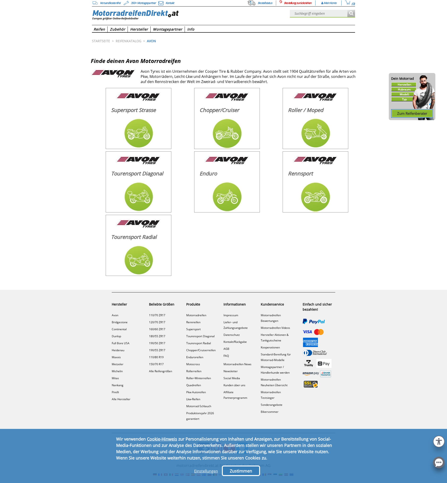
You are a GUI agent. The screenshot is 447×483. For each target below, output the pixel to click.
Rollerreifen (193, 371)
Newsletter (231, 371)
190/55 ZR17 (157, 350)
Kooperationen (270, 347)
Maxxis (116, 357)
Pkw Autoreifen (196, 392)
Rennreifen (193, 322)
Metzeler (117, 364)
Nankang (117, 385)
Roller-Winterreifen (198, 378)
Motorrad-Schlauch (198, 406)
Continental (119, 329)
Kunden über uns (234, 385)
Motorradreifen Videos (275, 328)
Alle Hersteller (121, 399)
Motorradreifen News (237, 364)
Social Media (232, 378)
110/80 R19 (156, 357)
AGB (226, 349)
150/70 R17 (156, 364)
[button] (439, 440)
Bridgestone (120, 322)
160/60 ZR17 (157, 329)
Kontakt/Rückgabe (235, 342)
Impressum (231, 315)
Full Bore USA (120, 343)
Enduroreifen (194, 357)
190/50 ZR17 (157, 343)
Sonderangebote (271, 405)
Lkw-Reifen (193, 399)
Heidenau (118, 350)
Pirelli (115, 392)
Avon (115, 315)
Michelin (117, 371)
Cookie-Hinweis (162, 439)
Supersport (193, 329)
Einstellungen (206, 471)
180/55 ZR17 (157, 336)
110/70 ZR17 (157, 315)
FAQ (226, 356)
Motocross (193, 364)
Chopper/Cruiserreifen (201, 350)
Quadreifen (193, 385)
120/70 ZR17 (157, 322)
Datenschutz (232, 335)
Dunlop (116, 336)
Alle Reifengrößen (160, 371)
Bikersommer (269, 412)
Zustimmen (241, 471)
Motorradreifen (196, 315)
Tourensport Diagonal (200, 336)
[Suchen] (351, 13)
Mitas (115, 378)
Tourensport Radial (198, 343)
